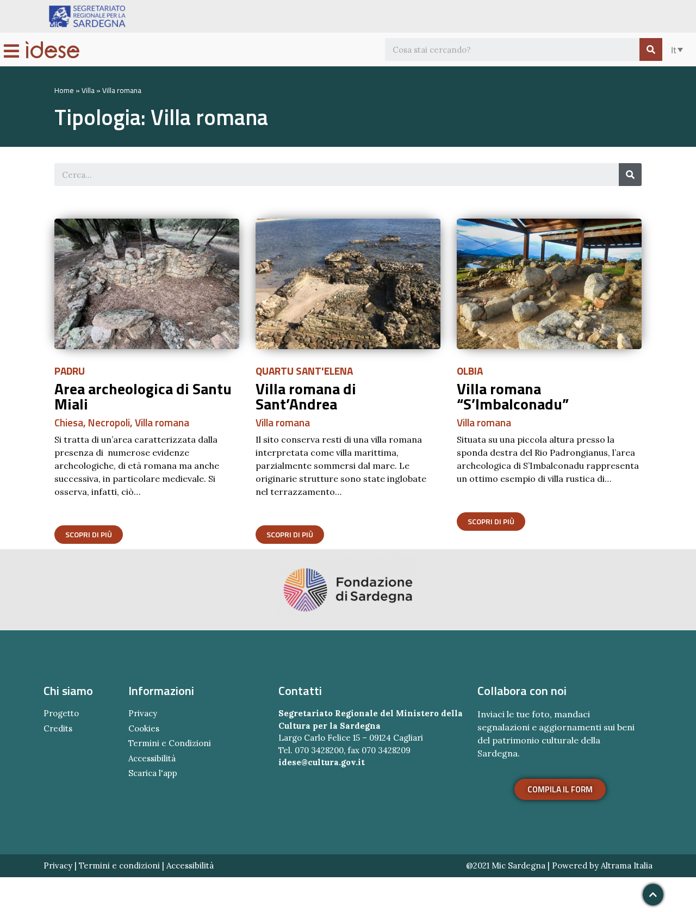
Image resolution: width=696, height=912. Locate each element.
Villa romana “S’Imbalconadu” (513, 396)
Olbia (470, 371)
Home (64, 90)
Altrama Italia (626, 865)
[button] (88, 534)
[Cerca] (650, 49)
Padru (69, 371)
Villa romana (162, 422)
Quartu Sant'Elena (304, 371)
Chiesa (68, 422)
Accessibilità (190, 865)
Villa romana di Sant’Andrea (306, 396)
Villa (88, 90)
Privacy (58, 865)
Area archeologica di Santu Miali (143, 396)
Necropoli (109, 422)
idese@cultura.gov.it (321, 762)
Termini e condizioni (119, 865)
